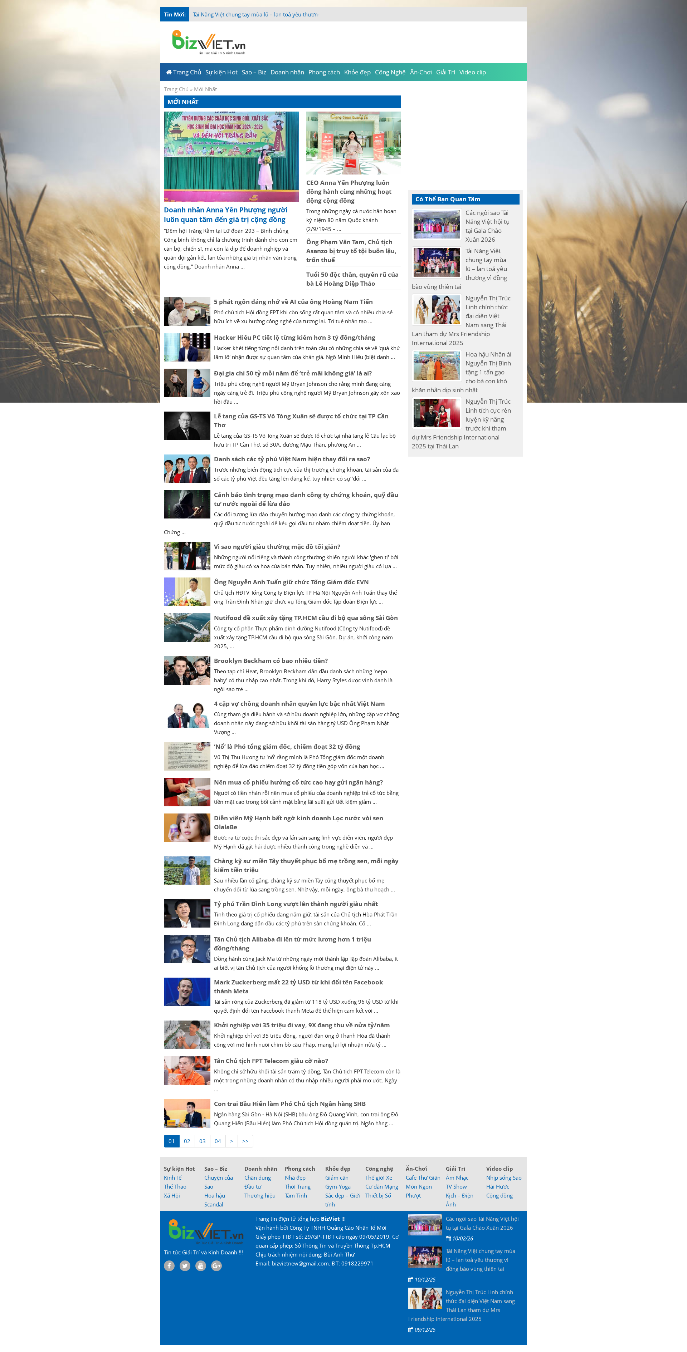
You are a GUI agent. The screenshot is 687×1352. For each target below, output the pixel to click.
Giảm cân (337, 1177)
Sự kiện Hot (179, 1168)
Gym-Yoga (338, 1186)
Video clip (499, 1168)
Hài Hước (497, 1186)
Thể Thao (175, 1186)
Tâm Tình (296, 1195)
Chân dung (257, 1177)
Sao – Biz (215, 1168)
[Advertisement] (555, 143)
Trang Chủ (176, 89)
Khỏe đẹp (338, 1168)
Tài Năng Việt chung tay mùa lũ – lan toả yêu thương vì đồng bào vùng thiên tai (289, 14)
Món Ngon (419, 1186)
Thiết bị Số (378, 1195)
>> (245, 1141)
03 (202, 1141)
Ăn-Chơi (416, 1168)
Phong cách (300, 1168)
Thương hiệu (260, 1195)
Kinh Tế (172, 1177)
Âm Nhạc (457, 1177)
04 (218, 1141)
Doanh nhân (260, 1168)
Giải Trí (456, 1168)
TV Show (456, 1186)
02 (187, 1141)
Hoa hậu (214, 1195)
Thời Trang (298, 1186)
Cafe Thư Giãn (423, 1177)
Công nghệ (379, 1168)
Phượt (413, 1195)
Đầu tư (252, 1186)
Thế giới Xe (378, 1177)
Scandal (213, 1204)
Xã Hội (172, 1195)
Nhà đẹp (295, 1177)
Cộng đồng (499, 1195)
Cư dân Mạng (381, 1186)
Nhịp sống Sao (504, 1177)
